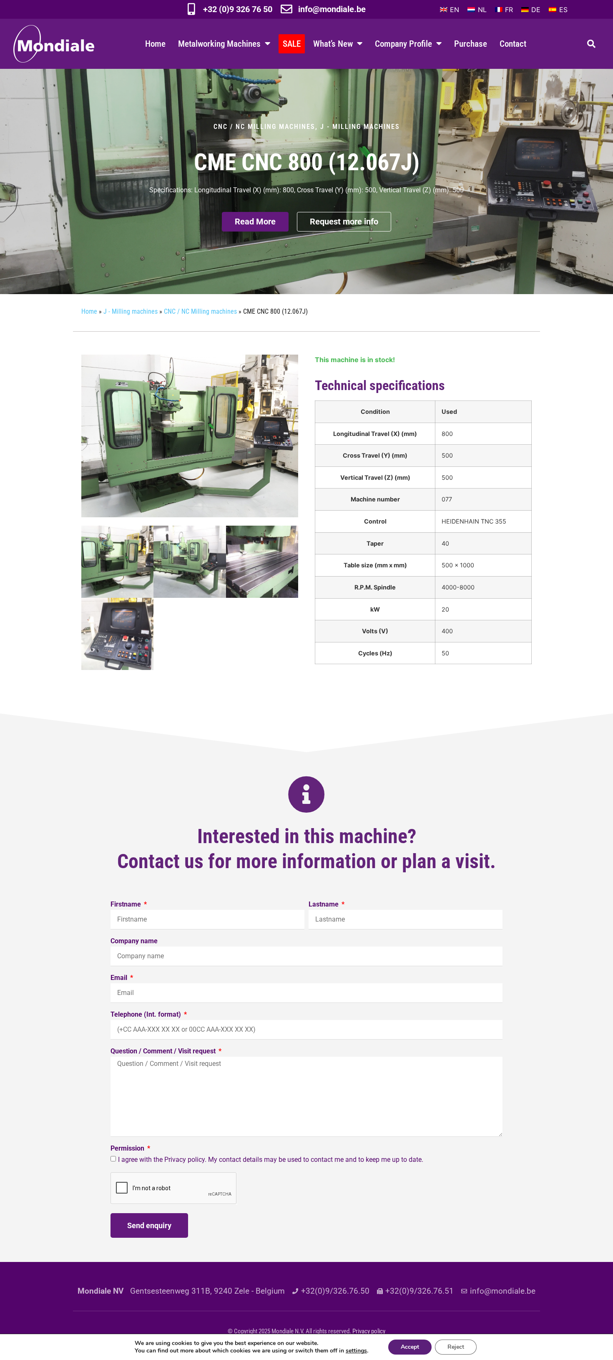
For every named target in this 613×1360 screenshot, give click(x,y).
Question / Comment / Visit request (164, 1051)
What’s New (333, 43)
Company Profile (403, 43)
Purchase (470, 43)
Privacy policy (368, 1331)
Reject (455, 1347)
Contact (513, 43)
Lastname (324, 904)
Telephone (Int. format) (147, 1014)
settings (356, 1351)
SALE (292, 43)
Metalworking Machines (219, 43)
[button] (591, 43)
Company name (134, 941)
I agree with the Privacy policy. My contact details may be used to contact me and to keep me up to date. (270, 1160)
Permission (128, 1148)
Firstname (127, 904)
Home (155, 43)
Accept (410, 1347)
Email (120, 978)
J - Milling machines (360, 127)
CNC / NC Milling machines (264, 127)
